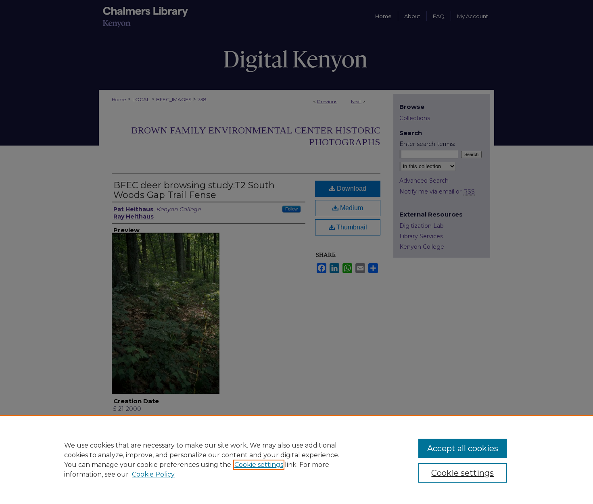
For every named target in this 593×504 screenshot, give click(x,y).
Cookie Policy (153, 474)
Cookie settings (258, 465)
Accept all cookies (462, 448)
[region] (296, 459)
